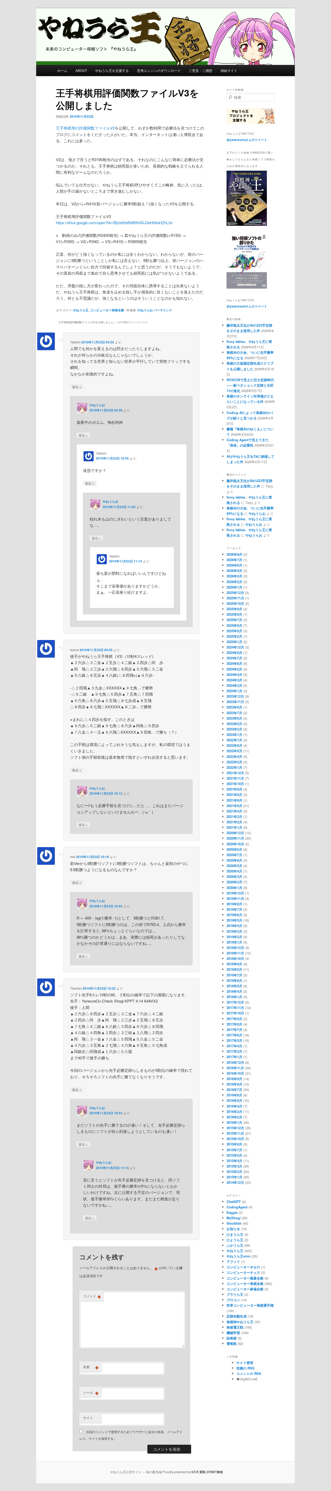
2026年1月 (234, 587)
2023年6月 (234, 718)
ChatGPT (234, 1201)
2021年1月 (234, 827)
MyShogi (234, 1217)
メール (91, 1392)
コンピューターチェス (243, 1272)
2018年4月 (234, 991)
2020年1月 (234, 887)
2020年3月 (234, 876)
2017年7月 (234, 1029)
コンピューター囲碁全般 (245, 1278)
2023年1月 (234, 734)
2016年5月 (234, 1100)
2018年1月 (234, 996)
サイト (88, 1417)
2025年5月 (234, 630)
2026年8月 (234, 554)
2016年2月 (234, 1117)
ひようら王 (235, 1239)
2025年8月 (234, 614)
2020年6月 (234, 860)
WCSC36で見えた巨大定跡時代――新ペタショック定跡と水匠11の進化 (250, 385)
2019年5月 (234, 920)
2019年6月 (234, 914)
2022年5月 (234, 750)
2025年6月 (234, 625)
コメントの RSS (248, 1373)
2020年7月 (234, 854)
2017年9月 (234, 1018)
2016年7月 (234, 1089)
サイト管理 (244, 1362)
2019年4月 (234, 925)
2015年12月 (235, 1127)
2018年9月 (234, 963)
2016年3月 (234, 1111)
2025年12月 (235, 592)
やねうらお (145, 310)
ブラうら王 (235, 1294)
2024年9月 (234, 652)
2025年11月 (235, 598)
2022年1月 (234, 767)
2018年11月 (235, 953)
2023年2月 (234, 729)
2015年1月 (234, 1176)
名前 (91, 1367)
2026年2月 (234, 581)
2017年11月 (235, 1007)
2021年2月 (234, 821)
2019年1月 (234, 942)
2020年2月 (234, 881)
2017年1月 (234, 1056)
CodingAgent (237, 1206)
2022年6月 (234, 745)
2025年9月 (234, 608)
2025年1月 (234, 641)
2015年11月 (235, 1133)
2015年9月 (234, 1144)
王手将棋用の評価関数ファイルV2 (85, 128)
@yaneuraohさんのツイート (247, 306)
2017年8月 (234, 1024)
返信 (76, 386)
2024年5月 (234, 669)
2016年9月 (234, 1078)
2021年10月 (235, 783)
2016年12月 (235, 1062)
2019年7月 (234, 909)
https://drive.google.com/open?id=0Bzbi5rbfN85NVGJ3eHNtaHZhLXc (114, 222)
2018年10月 (235, 958)
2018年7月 (234, 975)
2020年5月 (234, 865)
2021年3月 (234, 816)
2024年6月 (234, 663)
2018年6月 (234, 980)
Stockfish (234, 1223)
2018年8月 (234, 969)
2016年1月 (234, 1122)
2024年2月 (234, 685)
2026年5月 (234, 570)
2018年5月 (234, 985)
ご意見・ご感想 (200, 70)
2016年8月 (234, 1084)
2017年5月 (234, 1040)
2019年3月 (234, 931)
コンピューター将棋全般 (107, 310)
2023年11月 (235, 701)
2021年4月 (234, 811)
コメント (92, 1296)
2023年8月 (234, 707)
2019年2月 (234, 936)
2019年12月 (235, 893)
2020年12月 (235, 832)
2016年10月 (235, 1073)
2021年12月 (235, 772)
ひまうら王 (235, 1234)
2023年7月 (234, 712)
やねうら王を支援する (112, 70)
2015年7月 (234, 1149)
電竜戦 (232, 1343)
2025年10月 (235, 603)
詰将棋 (232, 1338)
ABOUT (81, 70)
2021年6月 (234, 800)
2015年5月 (234, 1155)
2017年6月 (234, 1035)
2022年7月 (234, 739)
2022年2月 (234, 761)
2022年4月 (234, 756)
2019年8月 (234, 903)
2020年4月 (234, 871)
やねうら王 (80, 310)
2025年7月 (234, 619)
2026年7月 (234, 559)
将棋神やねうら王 (240, 1321)
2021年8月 (234, 794)
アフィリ (233, 1261)
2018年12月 (235, 947)
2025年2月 (234, 636)
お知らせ (233, 1228)
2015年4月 (234, 1160)
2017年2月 (234, 1051)
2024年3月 (234, 679)
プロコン (233, 1299)
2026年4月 (234, 576)
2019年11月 (235, 898)
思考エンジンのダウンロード (159, 70)
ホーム (62, 70)
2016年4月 (234, 1106)
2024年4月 (234, 674)
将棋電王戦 (235, 1327)
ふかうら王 (235, 1245)
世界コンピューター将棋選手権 (250, 1305)
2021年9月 (234, 789)
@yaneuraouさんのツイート (247, 139)
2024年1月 (234, 690)
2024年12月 (235, 647)
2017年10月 (235, 1013)
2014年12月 (235, 1182)
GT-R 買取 (198, 1472)
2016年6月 (234, 1095)
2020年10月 (235, 843)
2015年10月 (235, 1138)
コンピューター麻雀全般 (245, 1288)
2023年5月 (234, 723)
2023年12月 (235, 696)
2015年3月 (234, 1166)
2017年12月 (235, 1002)
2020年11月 (235, 838)
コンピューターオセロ (243, 1266)
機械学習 (233, 1332)
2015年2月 (234, 1171)
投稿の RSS (245, 1368)
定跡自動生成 (237, 1316)
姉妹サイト (229, 70)
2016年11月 (235, 1067)
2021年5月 (234, 805)
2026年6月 (234, 565)
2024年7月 (234, 658)
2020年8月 (234, 849)
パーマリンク (163, 310)
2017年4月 (234, 1045)
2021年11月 (235, 778)
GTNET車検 (214, 1472)
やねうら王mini (239, 1256)
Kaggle (232, 1212)
